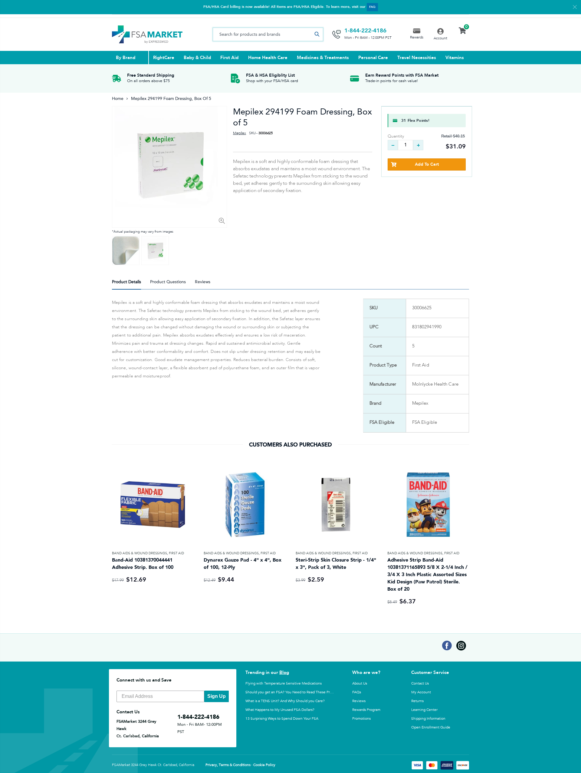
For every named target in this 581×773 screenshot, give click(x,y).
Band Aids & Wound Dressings (139, 553)
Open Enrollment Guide (430, 727)
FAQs (356, 692)
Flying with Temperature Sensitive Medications (283, 683)
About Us (359, 683)
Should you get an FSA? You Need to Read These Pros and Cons (297, 692)
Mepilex (239, 133)
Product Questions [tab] (168, 281)
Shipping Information (428, 718)
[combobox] (268, 34)
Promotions (361, 718)
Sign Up (216, 696)
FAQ (372, 7)
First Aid (176, 553)
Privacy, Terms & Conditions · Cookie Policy (240, 765)
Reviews (359, 700)
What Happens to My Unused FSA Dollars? (279, 709)
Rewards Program (366, 709)
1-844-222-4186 (365, 31)
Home (117, 98)
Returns (417, 700)
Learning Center (424, 709)
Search (316, 34)
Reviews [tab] (202, 281)
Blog (284, 672)
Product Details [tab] (126, 281)
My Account (421, 692)
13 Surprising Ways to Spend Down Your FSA (281, 718)
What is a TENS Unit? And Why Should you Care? (285, 700)
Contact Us (420, 683)
